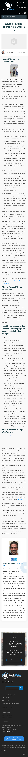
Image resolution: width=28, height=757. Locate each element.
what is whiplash (6, 712)
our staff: (20, 499)
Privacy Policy (6, 700)
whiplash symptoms (6, 709)
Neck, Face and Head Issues (10, 703)
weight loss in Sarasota (7, 717)
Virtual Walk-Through (8, 695)
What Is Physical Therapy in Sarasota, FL (14, 26)
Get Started (5, 697)
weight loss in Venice (7, 715)
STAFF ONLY (4, 750)
